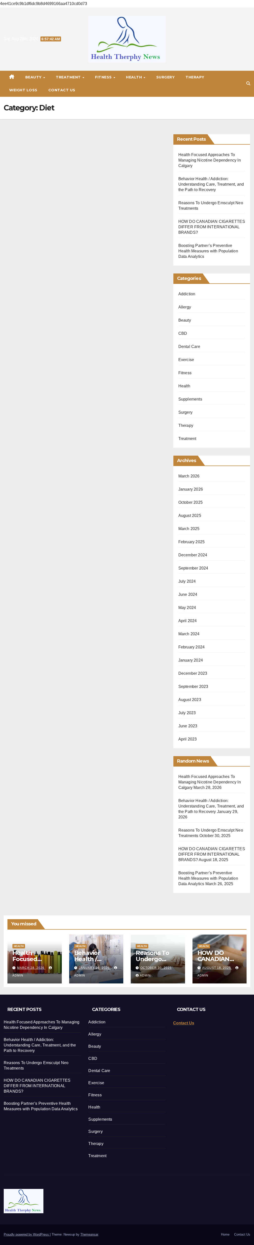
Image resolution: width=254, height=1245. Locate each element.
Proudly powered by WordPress (27, 1234)
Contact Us (61, 90)
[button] (248, 83)
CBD (182, 333)
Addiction (186, 294)
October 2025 (190, 502)
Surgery (165, 77)
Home (225, 1234)
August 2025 (189, 515)
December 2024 (192, 555)
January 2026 (190, 489)
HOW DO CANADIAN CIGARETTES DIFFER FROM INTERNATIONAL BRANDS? (211, 227)
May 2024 (187, 608)
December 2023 (192, 673)
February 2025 (191, 542)
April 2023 (187, 739)
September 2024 (193, 568)
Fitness (104, 77)
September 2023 (193, 686)
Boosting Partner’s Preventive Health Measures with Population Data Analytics (208, 251)
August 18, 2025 (217, 968)
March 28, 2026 (31, 968)
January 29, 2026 (95, 968)
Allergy (184, 307)
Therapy (195, 77)
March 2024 (189, 634)
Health (134, 77)
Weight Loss (23, 90)
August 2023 (189, 700)
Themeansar (89, 1234)
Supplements (190, 399)
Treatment (69, 77)
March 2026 (189, 476)
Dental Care (189, 346)
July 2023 (187, 713)
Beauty (34, 77)
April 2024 (187, 621)
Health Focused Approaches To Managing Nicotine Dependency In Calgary (209, 160)
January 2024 (190, 660)
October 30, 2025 (156, 968)
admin (145, 975)
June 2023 (187, 726)
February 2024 (191, 647)
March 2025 (189, 529)
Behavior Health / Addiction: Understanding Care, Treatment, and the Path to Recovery (211, 184)
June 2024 (187, 594)
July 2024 (187, 581)
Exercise (186, 360)
